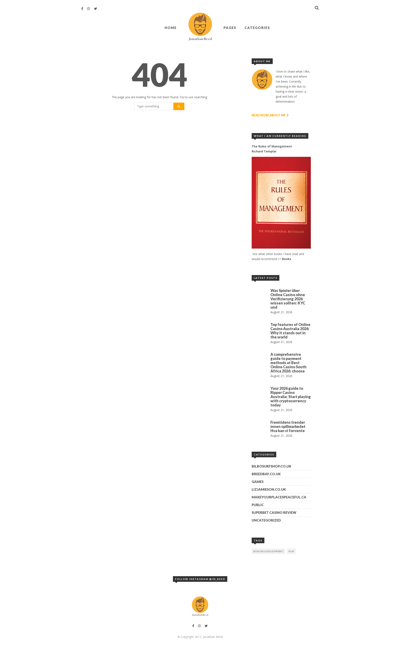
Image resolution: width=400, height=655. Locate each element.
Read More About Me (269, 115)
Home (171, 28)
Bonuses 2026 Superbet (268, 551)
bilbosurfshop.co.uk (271, 466)
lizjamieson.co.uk (269, 489)
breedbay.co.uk (266, 474)
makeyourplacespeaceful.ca (279, 497)
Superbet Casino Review (274, 512)
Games (258, 482)
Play (291, 551)
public (258, 505)
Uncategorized (266, 520)
